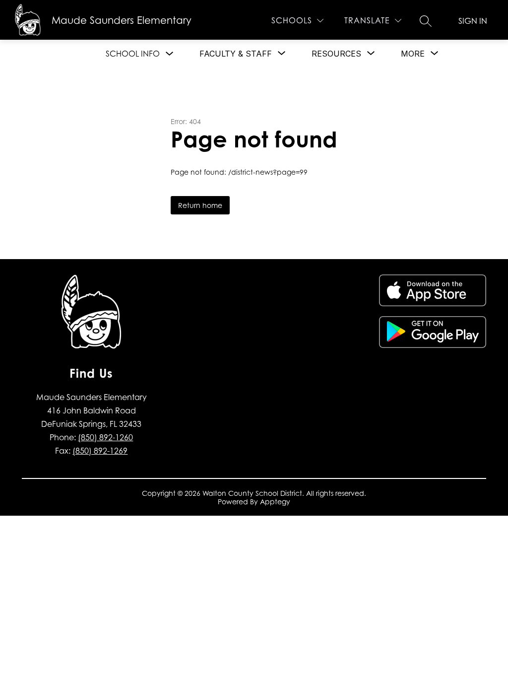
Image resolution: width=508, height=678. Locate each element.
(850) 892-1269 (99, 451)
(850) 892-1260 (105, 437)
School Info (133, 54)
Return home (200, 205)
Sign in (472, 21)
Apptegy (275, 501)
